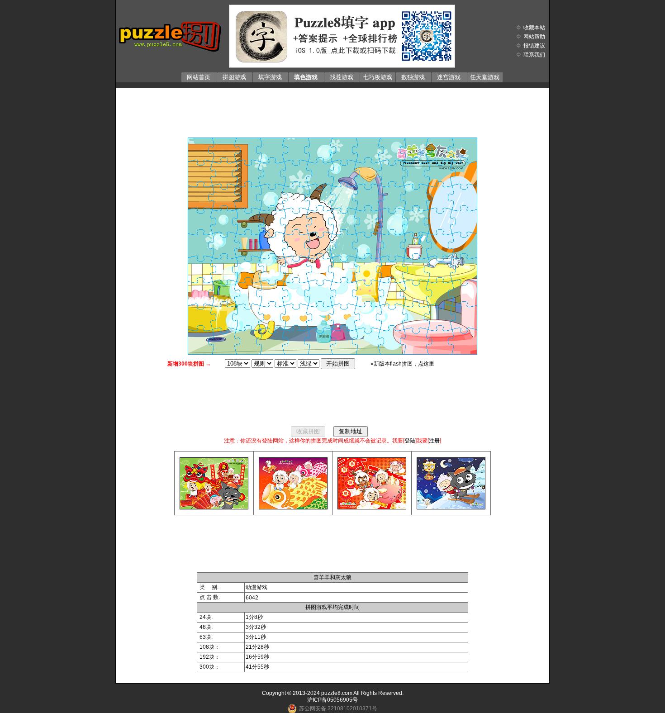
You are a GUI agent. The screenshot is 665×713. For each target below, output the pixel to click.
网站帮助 (534, 36)
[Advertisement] (332, 110)
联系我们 (534, 55)
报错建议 (534, 46)
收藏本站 (534, 27)
